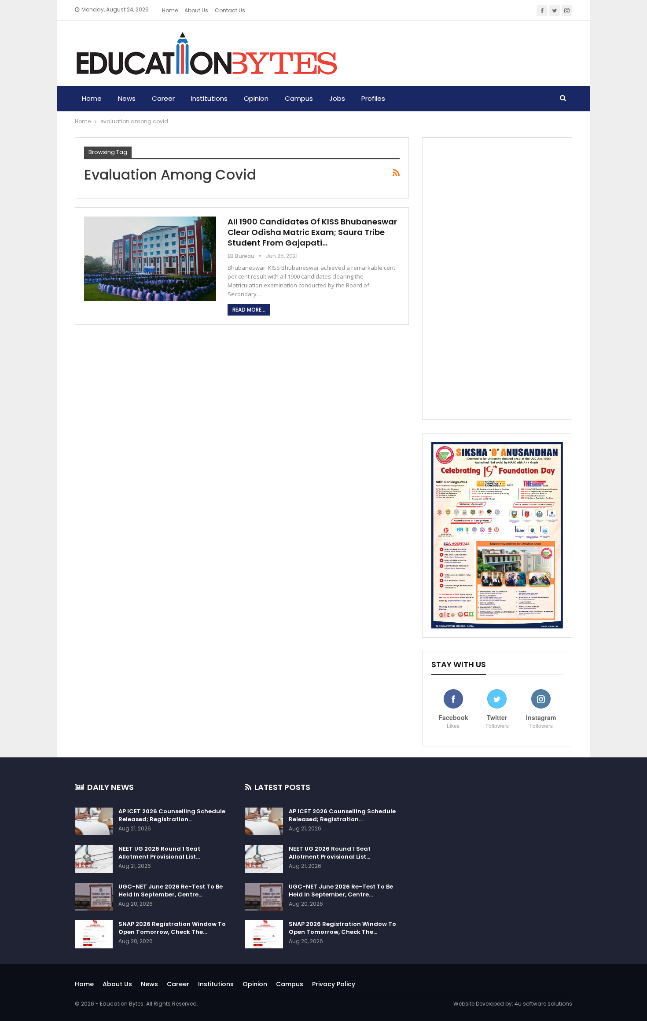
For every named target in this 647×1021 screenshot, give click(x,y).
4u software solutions (543, 1003)
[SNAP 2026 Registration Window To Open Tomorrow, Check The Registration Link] (94, 934)
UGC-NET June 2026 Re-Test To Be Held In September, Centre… (170, 890)
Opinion (256, 98)
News (127, 98)
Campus (299, 98)
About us (196, 10)
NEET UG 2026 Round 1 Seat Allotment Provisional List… (159, 853)
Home (170, 10)
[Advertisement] (497, 279)
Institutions (209, 98)
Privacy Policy (333, 984)
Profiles (373, 98)
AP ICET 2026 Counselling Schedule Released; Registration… (171, 815)
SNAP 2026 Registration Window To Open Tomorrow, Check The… (172, 928)
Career (163, 98)
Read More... (248, 309)
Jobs (337, 98)
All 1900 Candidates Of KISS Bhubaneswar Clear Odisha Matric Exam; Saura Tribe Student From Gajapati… (312, 232)
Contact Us (230, 10)
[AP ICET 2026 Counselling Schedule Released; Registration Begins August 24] (94, 822)
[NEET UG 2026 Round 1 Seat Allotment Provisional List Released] (94, 859)
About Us (117, 984)
